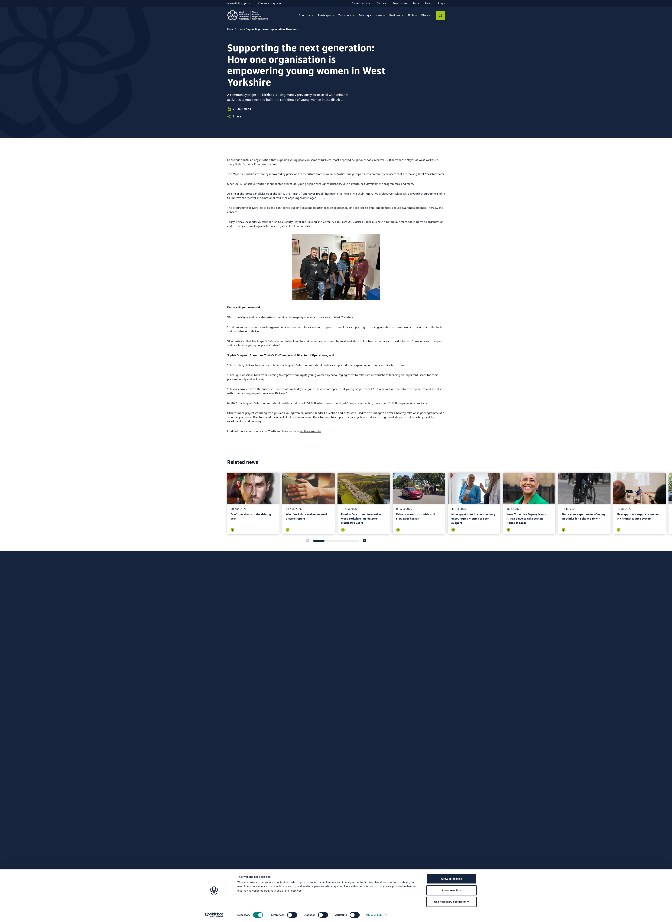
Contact (381, 3)
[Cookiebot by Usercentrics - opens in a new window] (214, 915)
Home (230, 29)
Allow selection (451, 890)
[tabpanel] (253, 503)
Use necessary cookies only (451, 901)
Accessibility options (239, 3)
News (428, 3)
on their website (310, 431)
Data (416, 3)
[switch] (292, 915)
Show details (374, 915)
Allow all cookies (451, 878)
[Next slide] (364, 540)
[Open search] (440, 15)
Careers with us (361, 3)
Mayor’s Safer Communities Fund (264, 403)
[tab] (318, 541)
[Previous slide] (307, 540)
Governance (399, 3)
